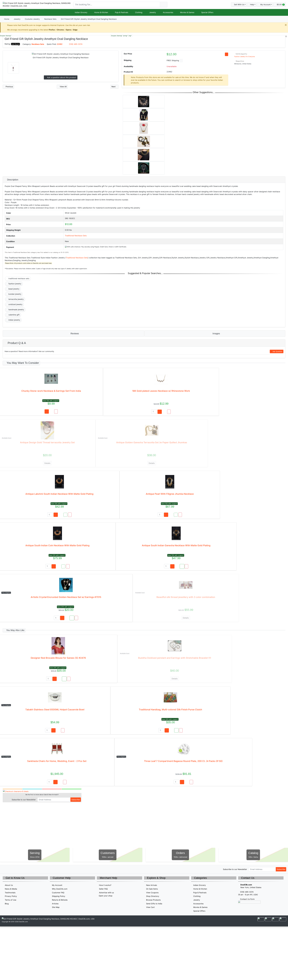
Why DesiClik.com (59, 889)
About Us (9, 885)
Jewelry (152, 12)
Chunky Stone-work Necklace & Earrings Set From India (51, 391)
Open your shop (105, 896)
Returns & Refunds (60, 900)
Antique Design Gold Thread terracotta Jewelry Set (47, 442)
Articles (55, 903)
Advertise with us (106, 892)
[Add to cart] (47, 411)
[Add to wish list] (56, 411)
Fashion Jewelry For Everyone (244, 56)
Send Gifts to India (154, 903)
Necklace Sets (50, 19)
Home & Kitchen (101, 12)
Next (113, 86)
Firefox (52, 30)
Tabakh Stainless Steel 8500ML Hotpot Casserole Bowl (54, 709)
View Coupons (152, 892)
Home (6, 19)
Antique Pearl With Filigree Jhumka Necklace (170, 494)
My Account (57, 885)
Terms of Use (10, 900)
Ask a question (61, 77)
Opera (68, 30)
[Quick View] (51, 411)
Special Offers (207, 12)
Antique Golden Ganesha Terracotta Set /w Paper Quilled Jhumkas (151, 442)
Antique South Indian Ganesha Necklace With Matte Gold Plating (176, 545)
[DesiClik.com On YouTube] (23, 869)
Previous (9, 86)
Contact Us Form (247, 899)
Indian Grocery (81, 12)
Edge (75, 30)
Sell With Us (238, 4)
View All (63, 86)
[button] (265, 4)
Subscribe (75, 799)
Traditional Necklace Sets (76, 235)
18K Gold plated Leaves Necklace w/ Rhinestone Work (161, 391)
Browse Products (153, 900)
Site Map (56, 907)
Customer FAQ (58, 892)
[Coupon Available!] (65, 515)
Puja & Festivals (121, 12)
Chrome (60, 30)
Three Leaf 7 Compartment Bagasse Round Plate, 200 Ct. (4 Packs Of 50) (183, 761)
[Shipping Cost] (181, 60)
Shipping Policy (58, 896)
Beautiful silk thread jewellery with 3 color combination (185, 597)
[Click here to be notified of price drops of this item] (226, 54)
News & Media (11, 889)
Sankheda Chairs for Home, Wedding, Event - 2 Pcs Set (56, 761)
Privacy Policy (11, 896)
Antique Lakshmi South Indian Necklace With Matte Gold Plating (59, 494)
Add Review (15, 44)
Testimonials (10, 892)
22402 (59, 44)
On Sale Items (152, 889)
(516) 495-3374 (75, 44)
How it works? (105, 885)
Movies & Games (187, 12)
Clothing (138, 12)
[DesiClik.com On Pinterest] (13, 869)
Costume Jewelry (32, 19)
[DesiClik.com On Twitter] (4, 869)
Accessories (168, 12)
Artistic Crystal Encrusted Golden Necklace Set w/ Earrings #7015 (66, 597)
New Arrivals (151, 885)
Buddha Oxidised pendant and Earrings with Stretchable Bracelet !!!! (174, 658)
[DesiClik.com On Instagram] (18, 869)
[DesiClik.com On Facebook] (9, 869)
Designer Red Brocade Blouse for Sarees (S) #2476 (58, 658)
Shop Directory (152, 896)
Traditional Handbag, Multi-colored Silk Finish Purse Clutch (170, 709)
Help (252, 4)
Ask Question (277, 351)
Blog (7, 903)
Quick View (278, 38)
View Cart (150, 907)
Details (47, 463)
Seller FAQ (103, 889)
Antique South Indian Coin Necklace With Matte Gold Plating (57, 545)
